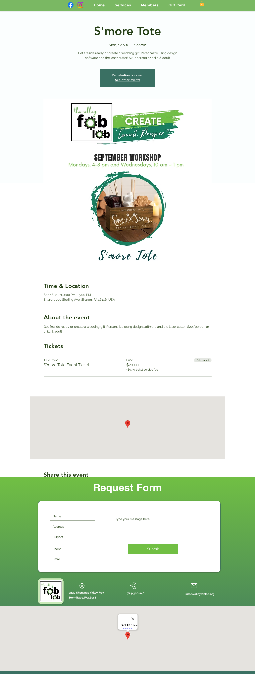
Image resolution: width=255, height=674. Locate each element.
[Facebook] (71, 5)
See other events (127, 80)
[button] (122, 5)
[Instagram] (80, 5)
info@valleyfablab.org (199, 594)
